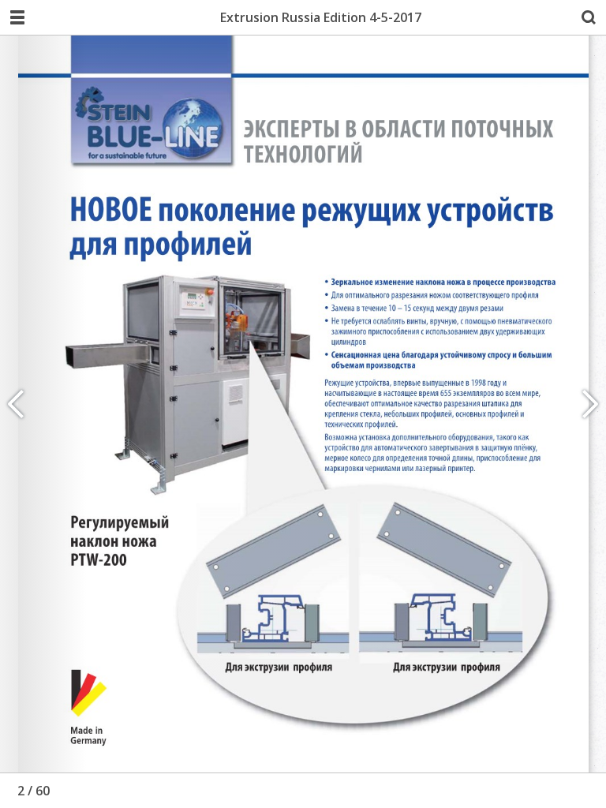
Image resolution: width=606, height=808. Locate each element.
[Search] (588, 17)
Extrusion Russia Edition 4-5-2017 (320, 17)
